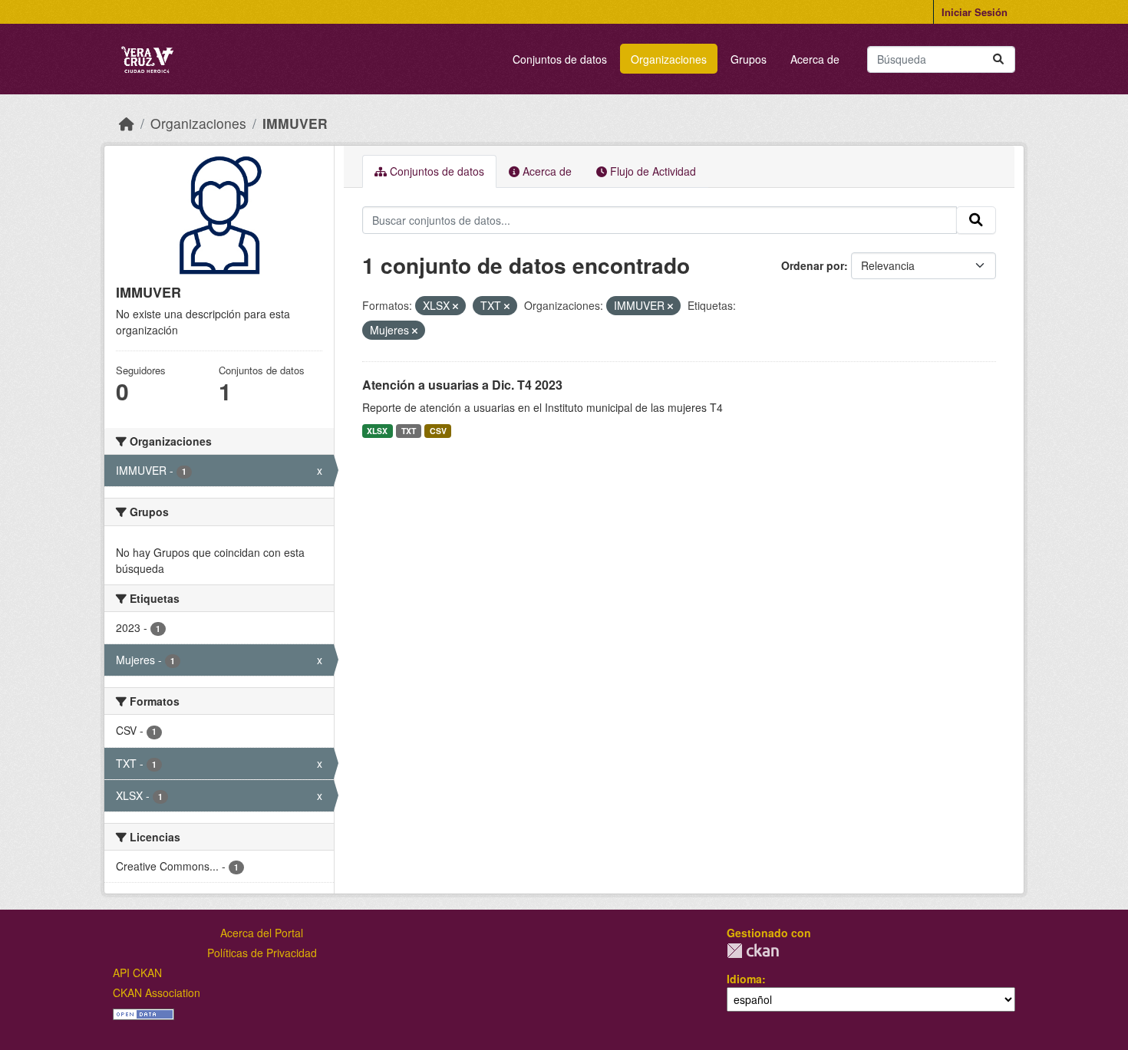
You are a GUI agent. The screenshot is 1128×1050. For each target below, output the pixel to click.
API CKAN (137, 972)
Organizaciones (669, 59)
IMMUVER (295, 123)
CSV (438, 430)
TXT (408, 430)
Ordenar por (812, 265)
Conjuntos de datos (560, 59)
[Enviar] (998, 59)
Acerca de (814, 59)
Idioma (744, 978)
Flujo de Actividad (651, 171)
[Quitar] (455, 306)
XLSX (377, 430)
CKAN (753, 951)
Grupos (749, 59)
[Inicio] (126, 123)
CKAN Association (156, 992)
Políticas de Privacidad (262, 952)
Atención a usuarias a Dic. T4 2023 (462, 384)
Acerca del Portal (261, 932)
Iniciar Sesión (975, 12)
